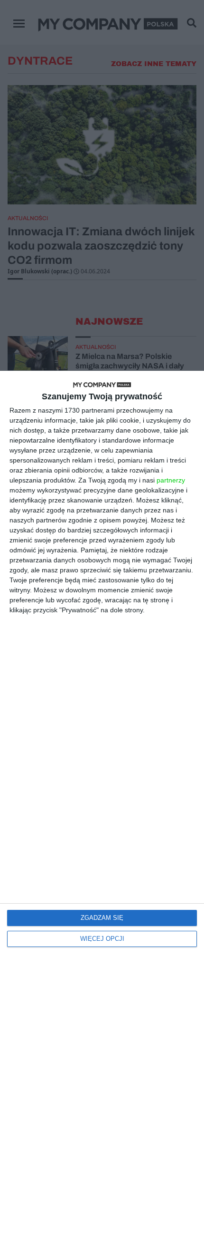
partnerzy (171, 480)
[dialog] (102, 803)
